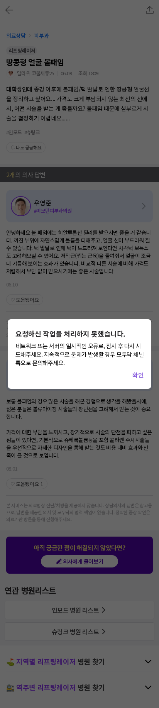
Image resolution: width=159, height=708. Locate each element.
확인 (138, 374)
